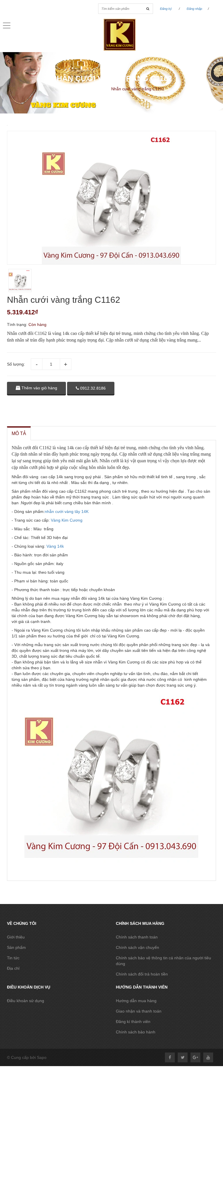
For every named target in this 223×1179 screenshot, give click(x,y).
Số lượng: (16, 364)
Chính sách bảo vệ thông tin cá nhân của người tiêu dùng (163, 961)
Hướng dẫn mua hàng (136, 1000)
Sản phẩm (16, 947)
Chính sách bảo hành (135, 1032)
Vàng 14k (54, 546)
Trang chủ (67, 89)
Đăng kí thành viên (133, 1021)
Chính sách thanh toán (137, 937)
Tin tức (13, 958)
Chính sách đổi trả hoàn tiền (142, 974)
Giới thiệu (16, 937)
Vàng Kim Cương (66, 520)
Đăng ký (166, 8)
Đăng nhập (194, 8)
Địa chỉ (13, 968)
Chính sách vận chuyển (137, 947)
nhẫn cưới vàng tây (63, 511)
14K (85, 511)
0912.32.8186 (92, 388)
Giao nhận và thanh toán (138, 1011)
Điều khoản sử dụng (25, 1000)
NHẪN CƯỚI (94, 89)
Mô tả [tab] (19, 433)
